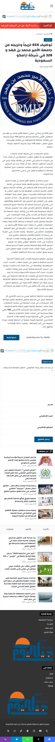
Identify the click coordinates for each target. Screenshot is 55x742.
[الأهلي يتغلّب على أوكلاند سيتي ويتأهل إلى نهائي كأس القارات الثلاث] (45, 570)
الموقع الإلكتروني (45, 427)
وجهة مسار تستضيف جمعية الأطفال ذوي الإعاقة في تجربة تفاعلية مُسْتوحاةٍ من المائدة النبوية (20, 513)
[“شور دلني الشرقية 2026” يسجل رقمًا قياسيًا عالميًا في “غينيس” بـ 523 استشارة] (45, 557)
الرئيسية (47, 34)
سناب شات (48, 682)
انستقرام (49, 678)
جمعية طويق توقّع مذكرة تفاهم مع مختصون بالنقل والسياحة (20, 500)
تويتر (51, 673)
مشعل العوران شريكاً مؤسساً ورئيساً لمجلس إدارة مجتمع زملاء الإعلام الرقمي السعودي (20, 460)
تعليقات (9, 529)
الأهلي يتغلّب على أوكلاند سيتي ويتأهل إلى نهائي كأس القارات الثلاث (20, 567)
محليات (39, 34)
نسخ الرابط (11, 337)
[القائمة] (51, 7)
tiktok (50, 686)
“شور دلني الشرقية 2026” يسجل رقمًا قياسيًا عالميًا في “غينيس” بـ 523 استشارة (19, 556)
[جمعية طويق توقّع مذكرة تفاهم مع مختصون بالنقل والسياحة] (45, 502)
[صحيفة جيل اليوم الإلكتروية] (27, 6)
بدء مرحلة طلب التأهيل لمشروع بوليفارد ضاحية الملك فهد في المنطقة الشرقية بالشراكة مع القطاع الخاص (22, 542)
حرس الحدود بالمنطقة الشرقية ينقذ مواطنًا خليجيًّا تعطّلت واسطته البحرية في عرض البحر (19, 596)
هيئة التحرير (48, 632)
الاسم (50, 404)
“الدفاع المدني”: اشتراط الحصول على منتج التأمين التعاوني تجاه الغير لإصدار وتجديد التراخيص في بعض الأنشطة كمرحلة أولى (20, 474)
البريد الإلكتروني (46, 416)
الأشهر (28, 529)
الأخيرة (46, 529)
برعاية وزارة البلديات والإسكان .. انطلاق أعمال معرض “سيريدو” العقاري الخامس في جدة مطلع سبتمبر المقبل (19, 488)
